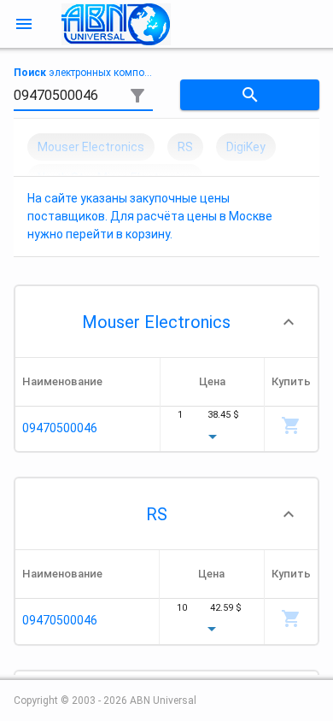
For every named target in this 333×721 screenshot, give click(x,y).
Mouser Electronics (156, 322)
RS (156, 514)
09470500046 (59, 428)
